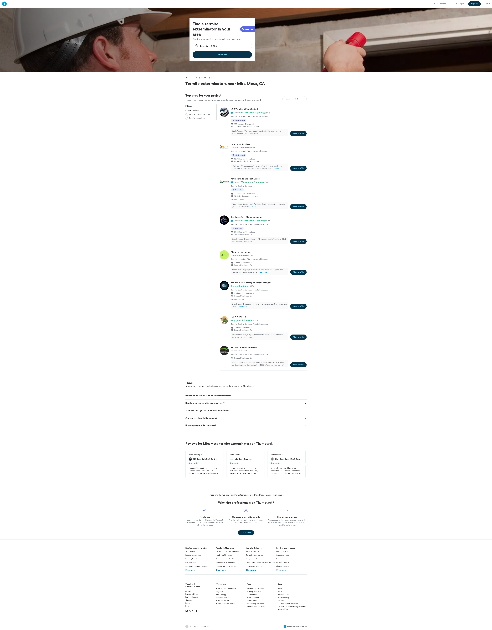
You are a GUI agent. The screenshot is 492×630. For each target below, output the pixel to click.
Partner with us (191, 594)
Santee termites (282, 555)
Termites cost (190, 551)
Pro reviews (252, 601)
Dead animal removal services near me (260, 562)
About (188, 591)
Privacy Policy (283, 597)
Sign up (219, 591)
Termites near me (252, 551)
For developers (191, 597)
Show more (190, 570)
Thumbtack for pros (255, 588)
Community (252, 595)
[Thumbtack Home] (4, 4)
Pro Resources (253, 597)
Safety (280, 591)
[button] (235, 112)
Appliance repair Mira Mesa (226, 559)
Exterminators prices (193, 555)
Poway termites (282, 551)
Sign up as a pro (254, 591)
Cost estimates (222, 601)
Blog (187, 606)
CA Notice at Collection (288, 604)
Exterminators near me (254, 555)
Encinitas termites (283, 559)
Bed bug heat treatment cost (196, 559)
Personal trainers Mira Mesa (226, 566)
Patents (281, 601)
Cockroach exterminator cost (196, 566)
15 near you (247, 29)
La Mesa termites (282, 562)
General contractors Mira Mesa (227, 551)
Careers (188, 600)
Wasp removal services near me (258, 559)
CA (197, 78)
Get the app (221, 595)
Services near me (223, 597)
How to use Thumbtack (226, 588)
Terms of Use (283, 595)
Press (187, 603)
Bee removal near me (254, 566)
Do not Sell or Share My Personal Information (292, 608)
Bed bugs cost (191, 562)
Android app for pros (256, 607)
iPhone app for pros (255, 604)
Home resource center (225, 604)
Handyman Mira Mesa (224, 555)
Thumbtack (189, 78)
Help (280, 588)
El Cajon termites (282, 566)
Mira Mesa (204, 78)
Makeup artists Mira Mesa (225, 562)
